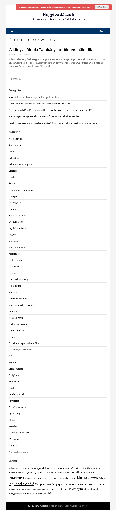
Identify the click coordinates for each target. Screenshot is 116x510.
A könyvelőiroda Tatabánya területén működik (50, 49)
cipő (78, 468)
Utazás (12, 419)
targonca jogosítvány (16, 489)
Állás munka (15, 145)
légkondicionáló (21, 483)
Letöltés (12, 272)
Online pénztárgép (18, 324)
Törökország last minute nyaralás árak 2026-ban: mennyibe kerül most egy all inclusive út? (53, 122)
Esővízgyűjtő (15, 202)
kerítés (73, 478)
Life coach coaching (18, 279)
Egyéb (12, 177)
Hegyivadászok (58, 14)
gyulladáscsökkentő (64, 472)
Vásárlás (13, 426)
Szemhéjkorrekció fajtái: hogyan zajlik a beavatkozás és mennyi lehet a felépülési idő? (50, 110)
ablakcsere (19, 468)
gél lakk (75, 472)
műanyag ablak (58, 484)
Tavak (11, 388)
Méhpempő (42, 484)
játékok (66, 478)
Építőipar (13, 196)
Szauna (12, 362)
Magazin (13, 292)
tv (67, 489)
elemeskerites (43, 472)
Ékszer (12, 183)
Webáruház (14, 439)
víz (97, 489)
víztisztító (34, 493)
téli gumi (87, 489)
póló (86, 484)
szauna (93, 484)
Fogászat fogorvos (17, 215)
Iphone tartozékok (55, 478)
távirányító (76, 489)
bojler (67, 468)
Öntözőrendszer (16, 330)
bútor (73, 468)
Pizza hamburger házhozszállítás (24, 343)
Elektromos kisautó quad (21, 189)
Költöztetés (14, 253)
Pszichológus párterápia (20, 349)
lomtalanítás (15, 285)
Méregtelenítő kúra (18, 298)
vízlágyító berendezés (19, 493)
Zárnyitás (13, 445)
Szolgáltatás (14, 375)
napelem (72, 484)
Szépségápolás (16, 368)
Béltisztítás (14, 157)
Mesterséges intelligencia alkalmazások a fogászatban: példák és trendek (44, 116)
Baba (11, 151)
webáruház (45, 493)
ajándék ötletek (46, 468)
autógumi (60, 468)
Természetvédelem (18, 407)
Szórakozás (14, 381)
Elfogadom (101, 7)
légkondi (102, 478)
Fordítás (54, 472)
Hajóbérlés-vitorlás (18, 228)
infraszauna (16, 478)
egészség (30, 472)
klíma (82, 477)
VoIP (94, 489)
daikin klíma (86, 468)
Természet (14, 400)
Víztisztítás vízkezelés (19, 432)
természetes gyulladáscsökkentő (36, 489)
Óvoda (12, 336)
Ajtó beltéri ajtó (16, 138)
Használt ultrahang (87, 472)
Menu (102, 31)
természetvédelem (57, 489)
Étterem (12, 209)
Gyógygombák (16, 221)
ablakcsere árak (31, 468)
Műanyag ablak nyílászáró (21, 304)
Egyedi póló (20, 472)
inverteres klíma (40, 478)
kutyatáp (93, 478)
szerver (101, 484)
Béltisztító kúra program (20, 164)
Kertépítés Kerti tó (17, 247)
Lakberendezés (16, 260)
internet (28, 478)
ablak (11, 468)
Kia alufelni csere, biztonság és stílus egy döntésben (34, 97)
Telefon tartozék (16, 394)
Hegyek (12, 234)
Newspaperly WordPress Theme (73, 506)
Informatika (14, 241)
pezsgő (80, 484)
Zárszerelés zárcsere (18, 451)
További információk (83, 7)
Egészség (13, 170)
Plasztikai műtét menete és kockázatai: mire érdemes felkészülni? (40, 103)
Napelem (13, 311)
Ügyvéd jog (14, 413)
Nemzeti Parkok (16, 317)
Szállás (12, 356)
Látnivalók (14, 266)
